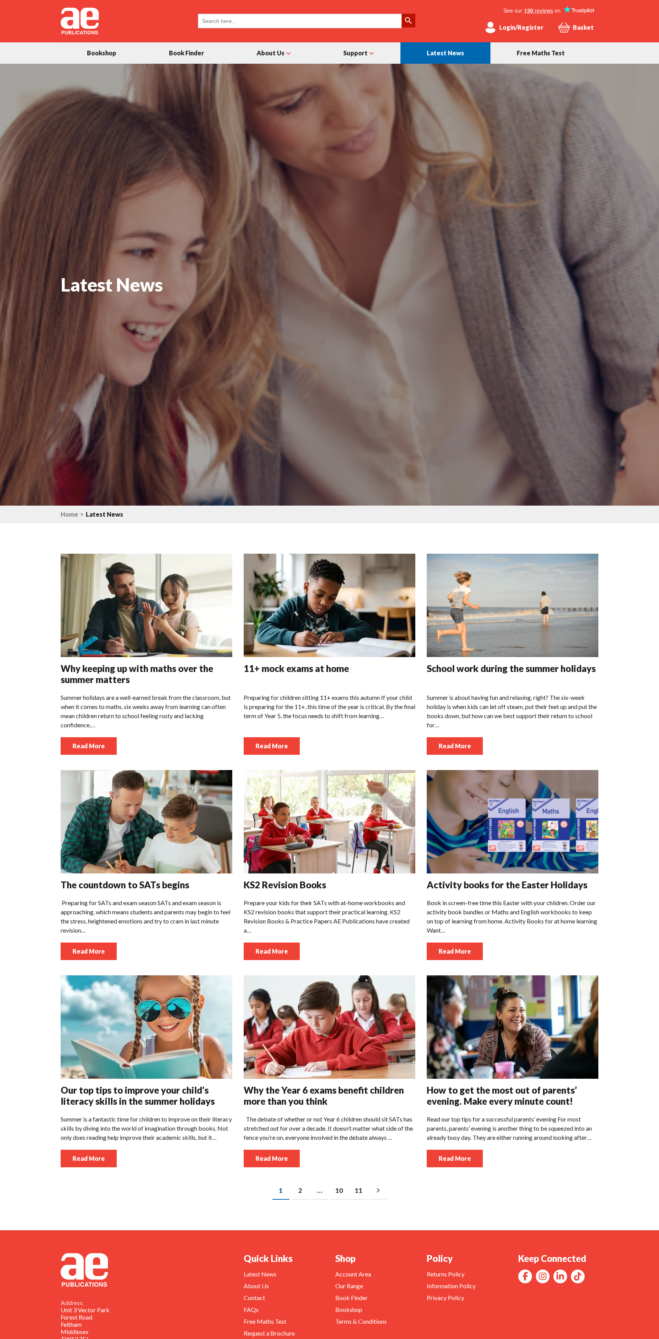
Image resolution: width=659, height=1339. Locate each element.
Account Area (353, 1274)
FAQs (251, 1309)
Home (69, 514)
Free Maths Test (541, 52)
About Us (270, 52)
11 (358, 1190)
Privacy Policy (445, 1297)
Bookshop (101, 52)
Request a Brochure (269, 1333)
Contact (254, 1297)
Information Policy (451, 1285)
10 (339, 1190)
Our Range (349, 1285)
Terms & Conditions (361, 1321)
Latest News (445, 52)
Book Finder (186, 52)
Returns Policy (446, 1274)
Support (355, 52)
